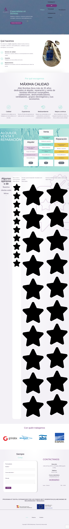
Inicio (27, 517)
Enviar (8, 487)
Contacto (41, 517)
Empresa (34, 517)
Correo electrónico (9, 472)
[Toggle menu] (51, 5)
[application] (54, 2)
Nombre (7, 466)
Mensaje (7, 478)
